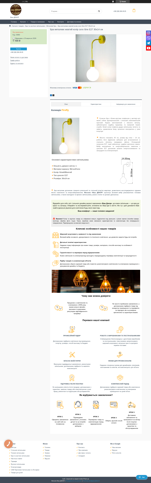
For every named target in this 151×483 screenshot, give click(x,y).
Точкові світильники (17, 453)
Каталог (23, 22)
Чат (143, 477)
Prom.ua (86, 479)
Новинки (47, 456)
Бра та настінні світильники (35, 26)
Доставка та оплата (74, 22)
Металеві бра (51, 26)
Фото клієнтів (116, 453)
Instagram (81, 456)
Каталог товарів (18, 26)
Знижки (47, 453)
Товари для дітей (17, 472)
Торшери (14, 461)
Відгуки (47, 458)
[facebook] (51, 95)
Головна (14, 22)
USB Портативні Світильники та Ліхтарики (25, 470)
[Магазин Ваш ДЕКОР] (15, 9)
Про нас (51, 22)
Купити (18, 49)
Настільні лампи (16, 458)
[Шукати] (99, 11)
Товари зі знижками (38, 22)
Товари (47, 450)
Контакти (60, 22)
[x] (53, 95)
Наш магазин (116, 447)
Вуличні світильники (18, 464)
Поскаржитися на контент (74, 481)
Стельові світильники (18, 450)
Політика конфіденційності (91, 481)
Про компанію (83, 450)
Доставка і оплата (84, 453)
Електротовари (16, 467)
